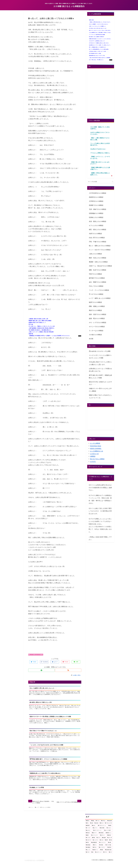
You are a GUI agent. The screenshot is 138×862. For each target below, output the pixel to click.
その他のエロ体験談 (95, 334)
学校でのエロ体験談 (95, 274)
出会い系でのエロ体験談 (97, 237)
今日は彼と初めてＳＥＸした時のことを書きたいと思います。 (100, 363)
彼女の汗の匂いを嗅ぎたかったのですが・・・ (100, 383)
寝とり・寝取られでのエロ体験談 (99, 245)
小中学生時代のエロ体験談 (97, 193)
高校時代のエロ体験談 (96, 197)
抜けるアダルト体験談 (97, 459)
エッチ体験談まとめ (96, 451)
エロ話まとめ (94, 453)
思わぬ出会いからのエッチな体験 (99, 351)
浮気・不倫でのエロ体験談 (97, 241)
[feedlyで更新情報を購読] (41, 670)
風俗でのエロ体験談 (95, 310)
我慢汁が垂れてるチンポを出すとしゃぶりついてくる (100, 396)
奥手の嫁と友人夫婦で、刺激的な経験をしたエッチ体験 (100, 376)
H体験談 (92, 456)
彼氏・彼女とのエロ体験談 (97, 229)
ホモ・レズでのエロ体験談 (97, 322)
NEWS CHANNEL (95, 448)
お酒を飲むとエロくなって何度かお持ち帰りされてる (100, 370)
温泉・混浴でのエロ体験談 (97, 314)
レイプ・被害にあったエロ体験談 (36, 654)
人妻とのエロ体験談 (95, 254)
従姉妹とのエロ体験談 (96, 217)
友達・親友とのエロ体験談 (97, 221)
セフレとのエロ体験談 (96, 225)
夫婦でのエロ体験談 (95, 233)
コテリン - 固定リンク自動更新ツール (79, 335)
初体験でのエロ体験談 (96, 205)
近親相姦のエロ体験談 (96, 213)
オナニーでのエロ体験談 (97, 326)
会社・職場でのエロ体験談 (97, 282)
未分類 (91, 338)
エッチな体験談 (95, 443)
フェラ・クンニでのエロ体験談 (99, 290)
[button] (112, 181)
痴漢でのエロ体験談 (95, 302)
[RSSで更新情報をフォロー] (68, 670)
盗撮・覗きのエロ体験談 (97, 318)
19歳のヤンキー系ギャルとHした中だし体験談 (100, 390)
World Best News (95, 446)
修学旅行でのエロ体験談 (97, 278)
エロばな (93, 461)
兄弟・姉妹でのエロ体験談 (97, 209)
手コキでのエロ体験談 (96, 294)
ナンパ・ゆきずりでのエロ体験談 (99, 250)
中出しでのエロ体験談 (96, 286)
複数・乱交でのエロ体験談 (97, 270)
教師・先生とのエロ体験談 (97, 258)
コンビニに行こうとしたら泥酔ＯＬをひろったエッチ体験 (100, 356)
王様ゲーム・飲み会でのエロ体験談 (100, 266)
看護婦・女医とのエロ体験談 (98, 262)
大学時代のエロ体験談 (96, 201)
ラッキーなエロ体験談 (96, 330)
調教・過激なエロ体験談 (97, 306)
